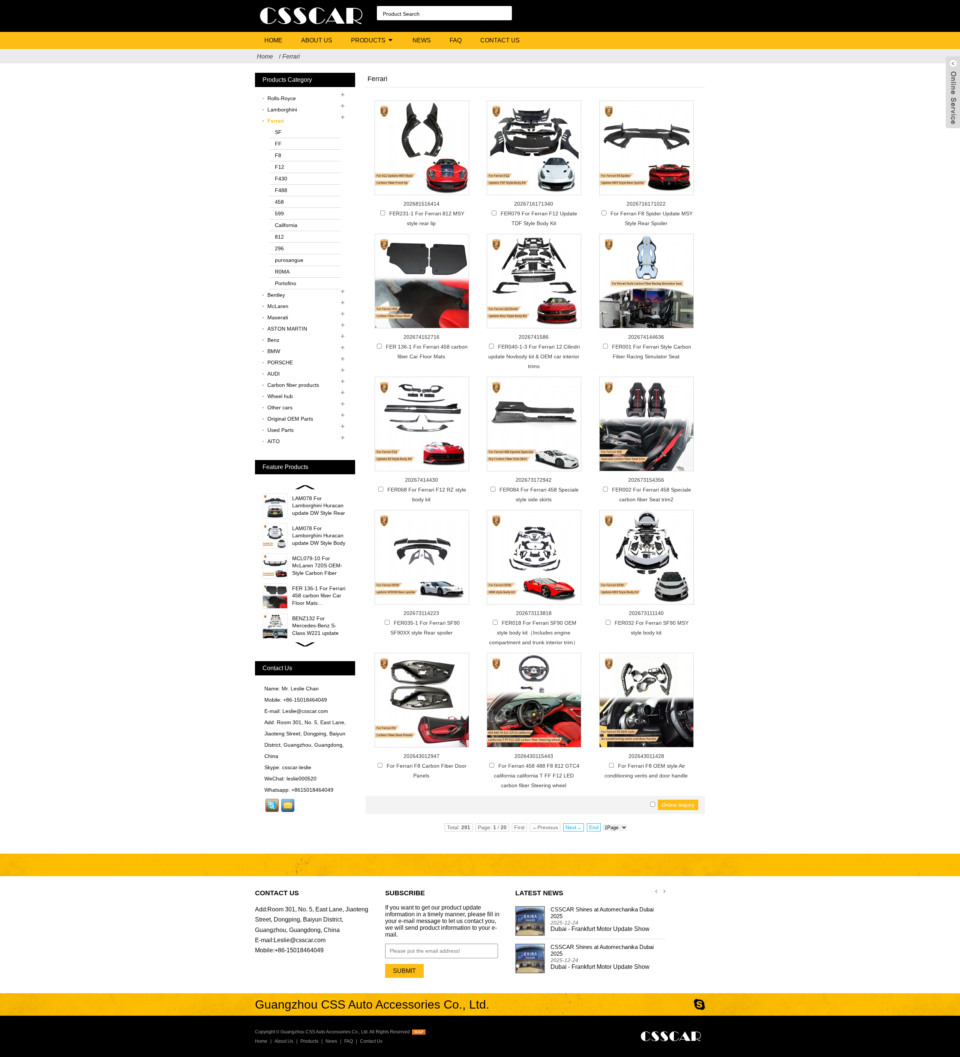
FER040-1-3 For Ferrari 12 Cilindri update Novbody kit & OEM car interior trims (534, 356)
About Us (316, 40)
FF (278, 144)
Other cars (279, 407)
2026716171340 (533, 204)
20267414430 (421, 480)
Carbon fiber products (293, 385)
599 (279, 213)
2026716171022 (646, 204)
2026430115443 (533, 756)
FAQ (456, 40)
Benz (273, 340)
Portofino (285, 283)
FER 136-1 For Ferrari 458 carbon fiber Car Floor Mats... (318, 595)
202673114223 (421, 613)
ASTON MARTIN (287, 329)
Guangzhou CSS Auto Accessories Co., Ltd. (324, 1031)
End (593, 827)
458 (279, 202)
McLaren (277, 306)
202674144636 (646, 337)
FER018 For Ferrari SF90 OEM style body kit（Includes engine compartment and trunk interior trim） (533, 632)
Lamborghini (282, 110)
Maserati (277, 317)
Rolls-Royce (281, 98)
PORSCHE (280, 362)
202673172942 (534, 480)
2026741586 (534, 337)
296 (279, 248)
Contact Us (500, 40)
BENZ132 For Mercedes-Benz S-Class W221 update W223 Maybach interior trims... (319, 633)
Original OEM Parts (290, 419)
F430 (281, 179)
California (286, 225)
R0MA (282, 272)
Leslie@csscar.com (305, 711)
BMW (273, 351)
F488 (281, 190)
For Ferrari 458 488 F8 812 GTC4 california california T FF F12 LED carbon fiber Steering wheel (537, 775)
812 (279, 237)
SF (278, 132)
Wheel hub (280, 396)
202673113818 (534, 613)
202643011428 (646, 756)
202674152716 (422, 337)
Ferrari (291, 56)
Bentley (276, 295)
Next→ (574, 827)
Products (368, 40)
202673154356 (646, 480)
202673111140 (646, 613)
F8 (278, 155)
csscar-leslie (296, 767)
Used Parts (280, 430)
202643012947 (422, 756)
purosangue (289, 260)
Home (273, 40)
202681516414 (422, 204)
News (421, 40)
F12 (279, 167)
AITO (273, 441)
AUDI (273, 374)
